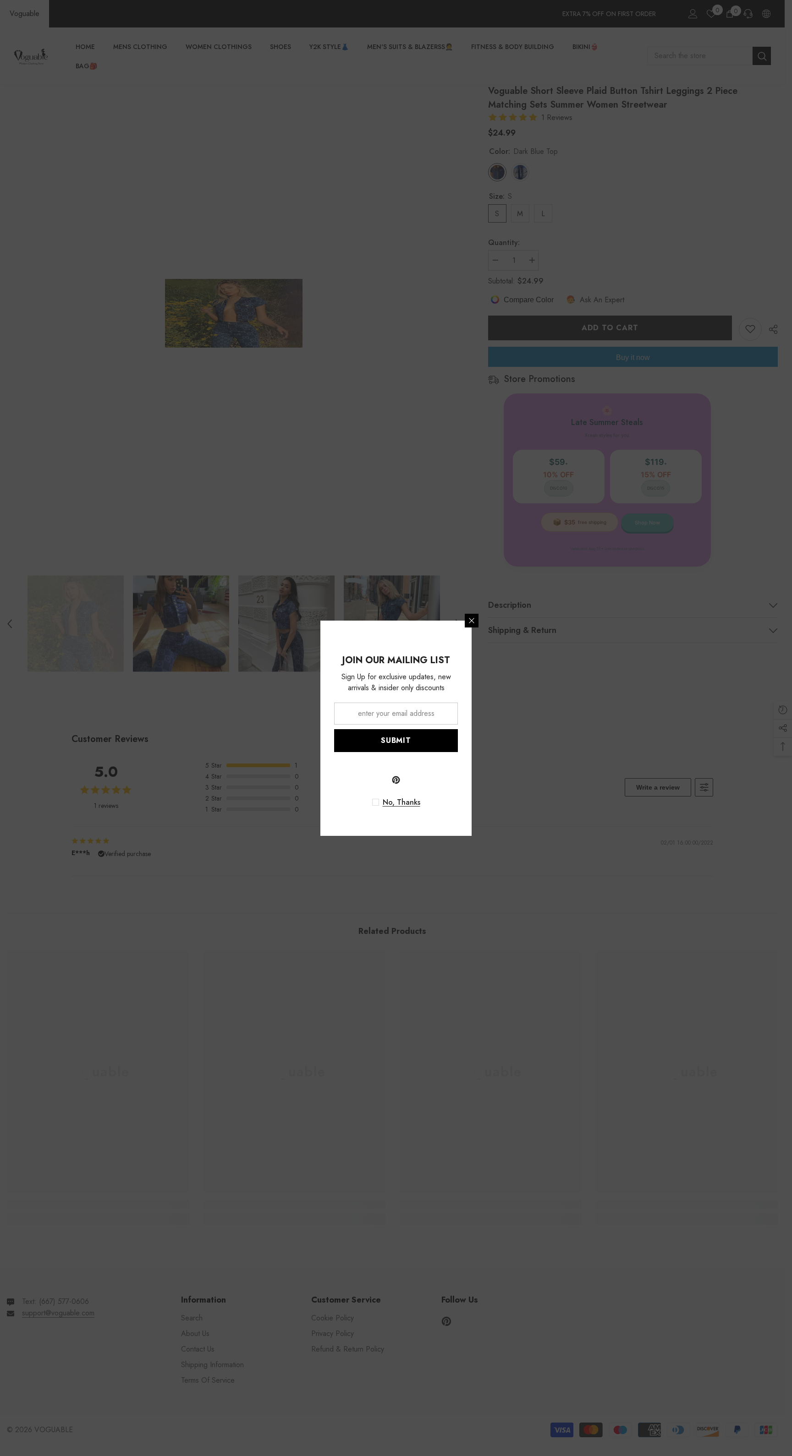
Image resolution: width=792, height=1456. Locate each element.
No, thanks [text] (401, 802)
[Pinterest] (396, 780)
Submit (396, 740)
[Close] (471, 620)
